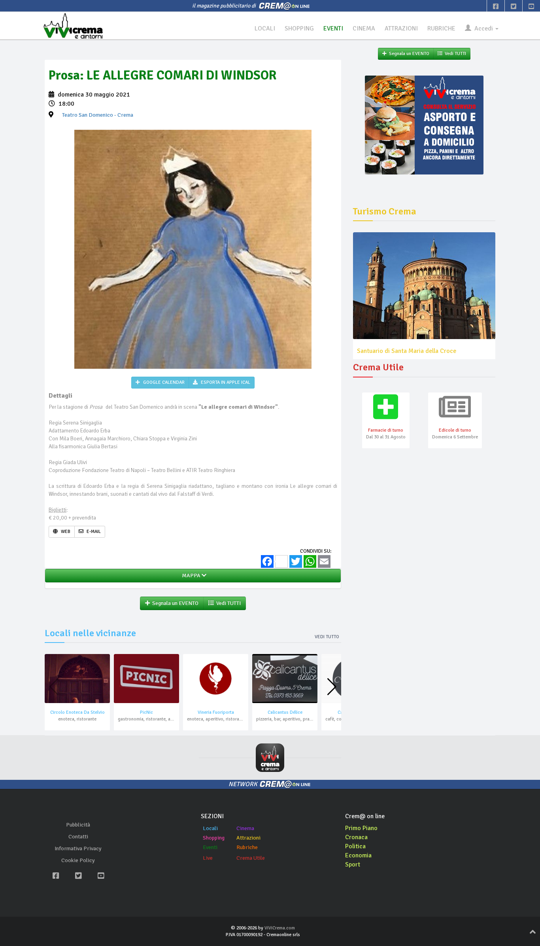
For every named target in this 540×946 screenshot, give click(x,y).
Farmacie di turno (385, 430)
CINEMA (364, 28)
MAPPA (190, 575)
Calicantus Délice (285, 712)
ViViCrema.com (279, 928)
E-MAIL (93, 532)
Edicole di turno (455, 430)
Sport (352, 864)
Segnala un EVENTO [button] (174, 603)
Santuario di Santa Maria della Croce (406, 351)
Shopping (214, 837)
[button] (332, 687)
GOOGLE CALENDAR (163, 382)
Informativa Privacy (78, 848)
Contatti (78, 836)
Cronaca (356, 837)
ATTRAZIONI (401, 28)
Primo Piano (361, 828)
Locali (210, 828)
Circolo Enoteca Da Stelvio (77, 712)
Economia (358, 855)
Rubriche (247, 847)
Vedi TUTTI (227, 603)
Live (208, 858)
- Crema (97, 115)
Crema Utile (250, 858)
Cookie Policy (78, 860)
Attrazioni (248, 837)
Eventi (210, 847)
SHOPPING (299, 28)
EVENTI (333, 28)
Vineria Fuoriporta (216, 712)
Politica (355, 846)
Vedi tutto (327, 637)
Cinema (245, 828)
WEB (65, 532)
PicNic (146, 712)
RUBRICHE (441, 28)
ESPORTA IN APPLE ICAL (225, 382)
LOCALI (265, 28)
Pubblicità (78, 824)
